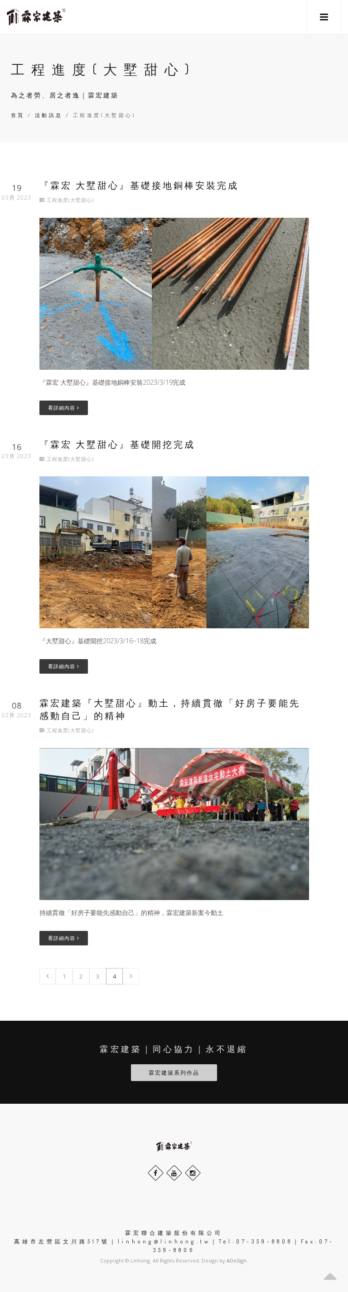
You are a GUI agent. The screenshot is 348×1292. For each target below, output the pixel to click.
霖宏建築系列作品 (174, 1073)
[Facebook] (155, 1173)
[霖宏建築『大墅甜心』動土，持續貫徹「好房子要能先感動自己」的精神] (174, 823)
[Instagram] (192, 1173)
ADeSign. (237, 1260)
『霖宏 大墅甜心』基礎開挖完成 (117, 444)
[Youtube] (174, 1173)
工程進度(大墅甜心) (70, 199)
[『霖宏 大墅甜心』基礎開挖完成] (174, 551)
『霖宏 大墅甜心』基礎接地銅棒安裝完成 (139, 185)
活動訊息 (49, 115)
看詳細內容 (62, 407)
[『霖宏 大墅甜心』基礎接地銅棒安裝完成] (174, 293)
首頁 (18, 115)
